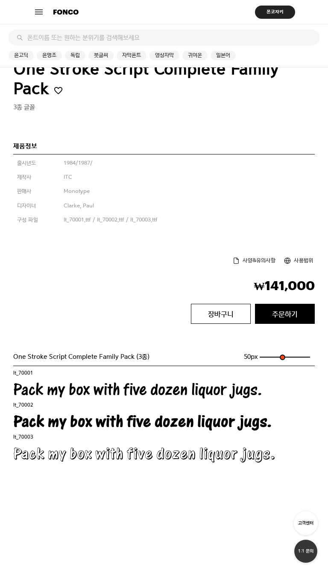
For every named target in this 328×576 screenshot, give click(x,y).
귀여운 (195, 55)
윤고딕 (21, 55)
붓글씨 (101, 55)
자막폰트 (131, 55)
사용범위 (303, 260)
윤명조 (49, 55)
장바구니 (221, 314)
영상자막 (164, 55)
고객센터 (305, 523)
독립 (75, 55)
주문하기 (285, 314)
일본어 (223, 55)
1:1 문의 (305, 551)
